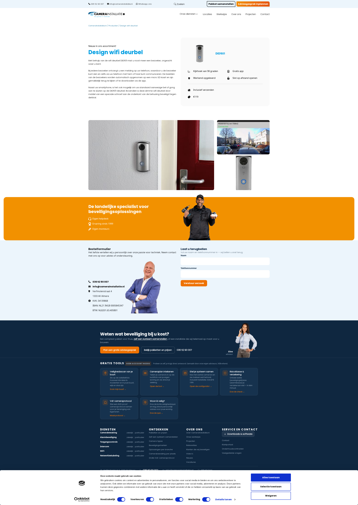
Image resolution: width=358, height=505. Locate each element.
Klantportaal (227, 444)
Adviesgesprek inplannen (253, 4)
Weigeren (271, 495)
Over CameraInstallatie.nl (197, 432)
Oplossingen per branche (161, 449)
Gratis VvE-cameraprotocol (161, 458)
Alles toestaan (271, 477)
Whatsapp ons (145, 4)
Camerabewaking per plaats (162, 453)
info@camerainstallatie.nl (121, 4)
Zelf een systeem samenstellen (163, 437)
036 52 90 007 (97, 4)
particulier (139, 432)
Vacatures (191, 462)
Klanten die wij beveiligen (198, 449)
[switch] (150, 499)
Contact (265, 14)
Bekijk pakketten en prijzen (158, 350)
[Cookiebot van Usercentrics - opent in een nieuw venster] (82, 499)
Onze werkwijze (193, 437)
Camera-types (156, 441)
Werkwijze (221, 14)
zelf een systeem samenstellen (150, 339)
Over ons (236, 14)
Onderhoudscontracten (233, 448)
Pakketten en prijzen (158, 432)
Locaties (207, 14)
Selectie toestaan (271, 486)
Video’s (189, 453)
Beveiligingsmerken (158, 445)
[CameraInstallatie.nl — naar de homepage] (109, 14)
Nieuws (189, 458)
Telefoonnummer (189, 268)
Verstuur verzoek (194, 283)
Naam (183, 255)
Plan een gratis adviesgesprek (119, 350)
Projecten (251, 14)
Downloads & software (239, 434)
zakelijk (130, 432)
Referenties (191, 445)
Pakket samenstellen (221, 4)
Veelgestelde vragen (232, 453)
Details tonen (223, 499)
